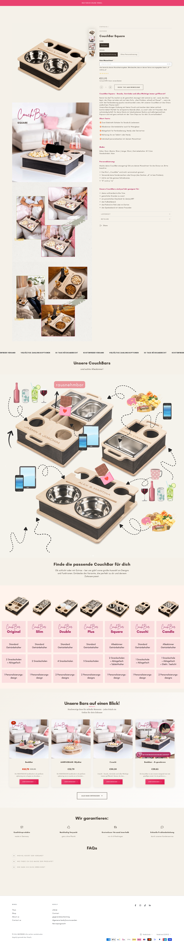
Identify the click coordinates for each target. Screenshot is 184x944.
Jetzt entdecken (28, 782)
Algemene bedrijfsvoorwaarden (64, 920)
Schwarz (105, 45)
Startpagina (103, 26)
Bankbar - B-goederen (155, 762)
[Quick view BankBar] (45, 724)
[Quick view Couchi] (129, 724)
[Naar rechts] (178, 466)
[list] (92, 832)
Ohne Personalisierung (128, 54)
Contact (55, 913)
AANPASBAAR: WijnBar (71, 762)
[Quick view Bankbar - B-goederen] (171, 724)
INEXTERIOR (103, 31)
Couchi (113, 762)
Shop (14, 913)
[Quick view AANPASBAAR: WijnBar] (87, 724)
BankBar (29, 762)
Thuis (14, 910)
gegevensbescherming (61, 917)
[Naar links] (6, 466)
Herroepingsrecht (59, 924)
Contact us (16, 920)
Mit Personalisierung (108, 54)
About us (15, 917)
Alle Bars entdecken (90, 796)
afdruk (54, 910)
